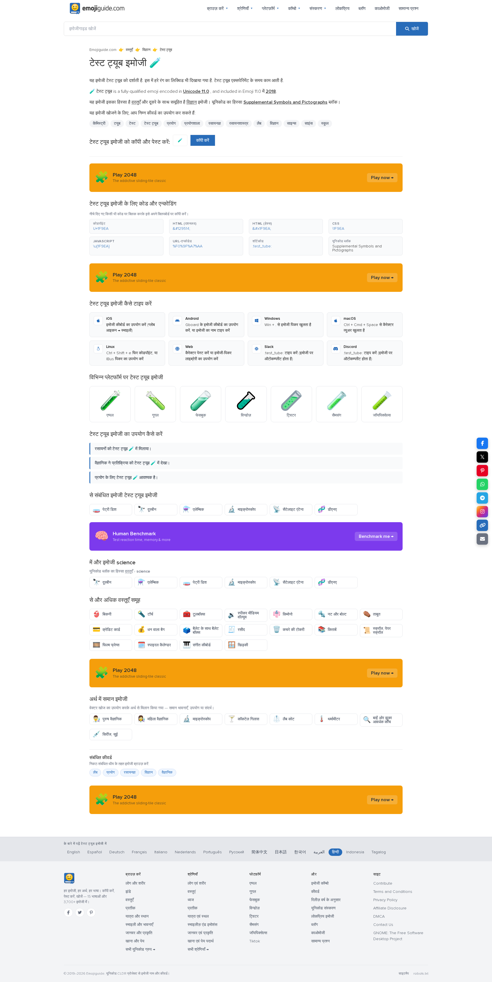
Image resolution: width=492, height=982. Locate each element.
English (73, 852)
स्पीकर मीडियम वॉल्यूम (243, 615)
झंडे (128, 891)
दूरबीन (147, 509)
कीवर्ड (315, 891)
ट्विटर (254, 916)
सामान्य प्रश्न (409, 8)
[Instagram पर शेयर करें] (482, 511)
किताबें (327, 630)
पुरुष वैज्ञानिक (107, 719)
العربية (319, 852)
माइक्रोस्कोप (242, 509)
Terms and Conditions (392, 891)
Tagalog (379, 852)
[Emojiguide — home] (97, 8)
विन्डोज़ (254, 908)
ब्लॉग (362, 8)
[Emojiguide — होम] (69, 878)
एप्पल (253, 883)
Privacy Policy (385, 899)
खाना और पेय (135, 941)
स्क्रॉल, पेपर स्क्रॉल (377, 630)
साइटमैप (404, 973)
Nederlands (185, 852)
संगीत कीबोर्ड (197, 645)
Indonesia (355, 852)
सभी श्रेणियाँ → (198, 949)
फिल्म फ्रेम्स (106, 645)
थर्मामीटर (329, 719)
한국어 (300, 852)
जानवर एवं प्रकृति (200, 932)
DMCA (379, 916)
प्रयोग (110, 772)
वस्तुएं (192, 891)
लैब (95, 772)
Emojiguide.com (102, 50)
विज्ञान (146, 50)
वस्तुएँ (129, 50)
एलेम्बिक (193, 509)
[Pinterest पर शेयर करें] (482, 470)
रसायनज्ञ (130, 772)
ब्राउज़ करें (217, 8)
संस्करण (317, 8)
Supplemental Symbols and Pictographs (357, 248)
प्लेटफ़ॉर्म (270, 8)
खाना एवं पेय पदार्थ (201, 941)
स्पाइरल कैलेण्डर (154, 645)
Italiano (160, 852)
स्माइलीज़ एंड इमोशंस (202, 924)
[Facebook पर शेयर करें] (482, 443)
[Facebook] (68, 912)
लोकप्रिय (342, 8)
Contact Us (383, 924)
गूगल (252, 891)
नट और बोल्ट (332, 614)
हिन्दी (335, 852)
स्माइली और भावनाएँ (139, 924)
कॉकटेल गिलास (243, 719)
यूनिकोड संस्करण (323, 908)
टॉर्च (145, 614)
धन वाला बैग (151, 630)
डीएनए (327, 509)
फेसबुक (254, 899)
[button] (126, 226)
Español (94, 852)
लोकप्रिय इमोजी (322, 916)
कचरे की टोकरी (288, 630)
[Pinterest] (91, 912)
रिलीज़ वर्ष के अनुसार (326, 899)
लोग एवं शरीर (197, 883)
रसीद (236, 630)
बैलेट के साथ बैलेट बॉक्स (201, 630)
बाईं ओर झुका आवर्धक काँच (377, 720)
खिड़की (238, 645)
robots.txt (420, 973)
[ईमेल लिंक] (482, 539)
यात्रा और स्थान (137, 916)
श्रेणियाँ (245, 8)
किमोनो (282, 614)
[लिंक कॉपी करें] (482, 525)
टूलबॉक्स (194, 614)
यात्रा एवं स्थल (198, 916)
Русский (236, 852)
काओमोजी (382, 8)
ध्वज (191, 899)
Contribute (382, 883)
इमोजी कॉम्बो (320, 883)
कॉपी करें (202, 140)
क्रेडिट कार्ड (106, 630)
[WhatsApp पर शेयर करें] (482, 484)
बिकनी (102, 614)
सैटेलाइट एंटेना (288, 509)
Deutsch (116, 852)
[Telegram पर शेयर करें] (482, 498)
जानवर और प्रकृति (139, 932)
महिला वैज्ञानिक (153, 719)
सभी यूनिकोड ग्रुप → (140, 949)
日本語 (281, 852)
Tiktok (254, 941)
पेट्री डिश (104, 509)
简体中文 (259, 852)
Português (212, 852)
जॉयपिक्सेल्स (258, 932)
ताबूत (371, 614)
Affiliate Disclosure (390, 908)
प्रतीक (130, 908)
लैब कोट (283, 719)
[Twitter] (79, 912)
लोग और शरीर (135, 883)
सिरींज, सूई (105, 734)
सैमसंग (254, 924)
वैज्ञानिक (167, 772)
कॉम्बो (294, 8)
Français (139, 852)
